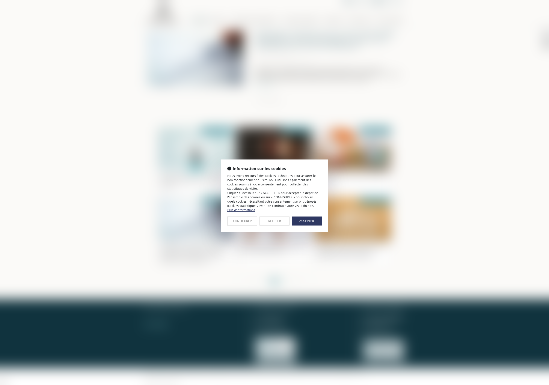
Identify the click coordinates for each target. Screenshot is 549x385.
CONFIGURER (242, 221)
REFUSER (274, 221)
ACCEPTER (306, 221)
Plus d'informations (241, 210)
